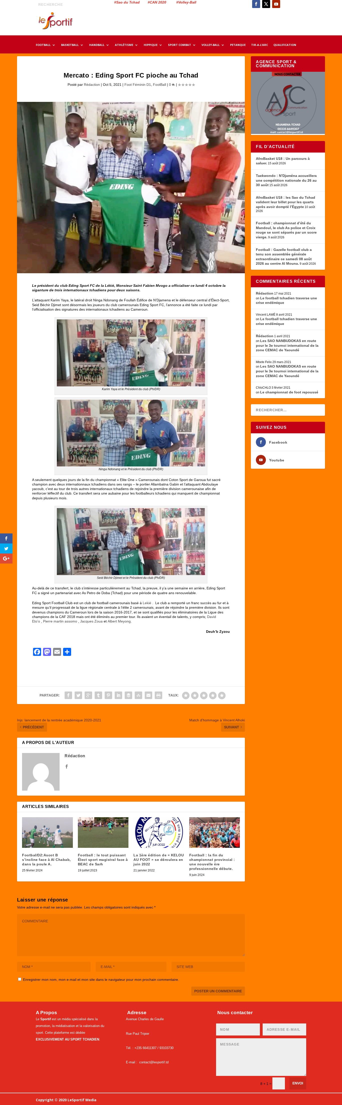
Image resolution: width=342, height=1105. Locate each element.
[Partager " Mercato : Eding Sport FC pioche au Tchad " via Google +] (88, 695)
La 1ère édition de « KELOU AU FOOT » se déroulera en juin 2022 (158, 859)
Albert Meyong (119, 621)
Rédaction (92, 85)
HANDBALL (96, 45)
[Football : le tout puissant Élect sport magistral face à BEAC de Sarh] (103, 832)
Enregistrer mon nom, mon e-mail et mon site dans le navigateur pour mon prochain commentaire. (101, 980)
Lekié (147, 603)
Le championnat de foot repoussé (289, 392)
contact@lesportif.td (153, 1062)
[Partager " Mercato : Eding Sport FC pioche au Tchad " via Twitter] (78, 695)
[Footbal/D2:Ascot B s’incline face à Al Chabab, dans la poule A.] (47, 832)
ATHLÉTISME (124, 45)
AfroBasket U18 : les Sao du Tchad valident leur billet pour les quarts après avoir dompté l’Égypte (285, 202)
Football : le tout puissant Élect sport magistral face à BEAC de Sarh (103, 859)
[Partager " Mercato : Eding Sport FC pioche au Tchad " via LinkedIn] (118, 695)
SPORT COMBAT (179, 45)
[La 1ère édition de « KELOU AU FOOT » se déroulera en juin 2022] (158, 832)
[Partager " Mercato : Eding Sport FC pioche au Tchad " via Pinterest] (108, 695)
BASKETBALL (70, 45)
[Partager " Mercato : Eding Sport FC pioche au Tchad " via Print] (158, 695)
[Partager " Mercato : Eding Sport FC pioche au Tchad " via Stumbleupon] (138, 695)
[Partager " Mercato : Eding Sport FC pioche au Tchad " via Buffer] (128, 695)
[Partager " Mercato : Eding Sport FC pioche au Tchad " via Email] (148, 695)
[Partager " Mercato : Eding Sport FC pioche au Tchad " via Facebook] (68, 695)
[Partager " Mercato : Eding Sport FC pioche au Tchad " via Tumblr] (98, 695)
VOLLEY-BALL (211, 45)
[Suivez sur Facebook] (256, 4)
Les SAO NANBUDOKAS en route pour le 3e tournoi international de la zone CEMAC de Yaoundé (287, 345)
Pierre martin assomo (60, 621)
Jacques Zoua (91, 621)
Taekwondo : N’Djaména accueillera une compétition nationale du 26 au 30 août (286, 180)
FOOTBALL (43, 45)
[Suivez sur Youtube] (276, 4)
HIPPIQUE (150, 45)
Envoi (297, 1083)
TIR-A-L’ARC (259, 45)
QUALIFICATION (284, 45)
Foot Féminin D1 (137, 85)
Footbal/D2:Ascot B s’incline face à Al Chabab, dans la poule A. (46, 859)
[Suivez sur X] (266, 4)
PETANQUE (238, 45)
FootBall (159, 85)
